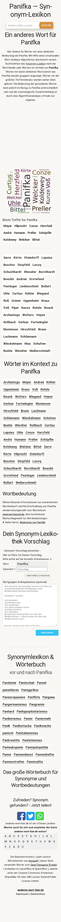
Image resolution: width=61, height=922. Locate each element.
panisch (8, 733)
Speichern (47, 633)
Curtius (50, 425)
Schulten (49, 418)
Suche (46, 25)
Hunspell (33, 860)
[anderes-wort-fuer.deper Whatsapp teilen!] (39, 819)
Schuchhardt (12, 468)
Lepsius (8, 432)
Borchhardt (32, 468)
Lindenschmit (46, 475)
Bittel (37, 446)
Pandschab (26, 682)
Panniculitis (35, 761)
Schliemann (11, 418)
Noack (8, 396)
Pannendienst (23, 754)
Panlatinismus (32, 740)
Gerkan (8, 403)
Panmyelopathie (37, 747)
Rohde (44, 389)
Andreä (39, 382)
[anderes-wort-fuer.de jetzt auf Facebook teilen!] (21, 819)
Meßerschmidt (26, 482)
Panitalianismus (27, 733)
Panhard (8, 711)
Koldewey (10, 446)
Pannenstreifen (13, 761)
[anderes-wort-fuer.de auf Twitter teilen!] (30, 819)
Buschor (9, 461)
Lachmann (39, 411)
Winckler (21, 425)
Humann (20, 439)
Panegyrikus (30, 690)
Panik (6, 726)
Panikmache (42, 726)
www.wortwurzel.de (13, 514)
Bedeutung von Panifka (32, 522)
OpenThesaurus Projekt (43, 864)
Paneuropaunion (14, 697)
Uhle (20, 432)
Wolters (20, 396)
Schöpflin (47, 439)
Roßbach (36, 425)
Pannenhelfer (45, 754)
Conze (30, 432)
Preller (33, 439)
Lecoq (37, 461)
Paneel (41, 682)
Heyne (48, 396)
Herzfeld (43, 432)
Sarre (48, 446)
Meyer (26, 382)
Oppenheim (11, 389)
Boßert (8, 482)
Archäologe (11, 382)
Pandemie (9, 682)
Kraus (26, 389)
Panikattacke (22, 726)
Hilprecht (20, 454)
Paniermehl (43, 718)
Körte (7, 454)
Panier (28, 718)
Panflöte (34, 697)
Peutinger (28, 475)
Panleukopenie (13, 747)
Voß (35, 389)
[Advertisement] (30, 136)
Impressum (22, 894)
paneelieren (11, 690)
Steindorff (36, 454)
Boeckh (48, 468)
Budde (7, 425)
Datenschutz (38, 894)
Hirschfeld (10, 411)
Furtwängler (24, 403)
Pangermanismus (15, 704)
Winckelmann (31, 418)
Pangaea (49, 697)
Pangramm (36, 704)
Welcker (25, 446)
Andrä (7, 439)
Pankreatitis (11, 740)
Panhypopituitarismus (32, 711)
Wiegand (35, 396)
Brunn (25, 411)
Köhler (51, 382)
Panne (7, 754)
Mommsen (43, 403)
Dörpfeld (24, 461)
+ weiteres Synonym (37, 576)
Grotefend (10, 475)
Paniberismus (12, 718)
